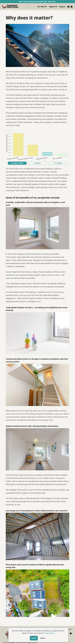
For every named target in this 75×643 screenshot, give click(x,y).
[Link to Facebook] (68, 6)
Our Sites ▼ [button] (42, 7)
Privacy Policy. (49, 633)
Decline (42, 638)
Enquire (62, 7)
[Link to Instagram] (71, 6)
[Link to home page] (10, 6)
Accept (33, 638)
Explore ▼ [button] (53, 7)
